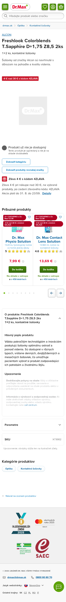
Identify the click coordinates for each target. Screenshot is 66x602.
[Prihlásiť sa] (53, 7)
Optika (8, 468)
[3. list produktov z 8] (13, 293)
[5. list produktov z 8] (21, 293)
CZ (25, 592)
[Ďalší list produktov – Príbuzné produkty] (60, 293)
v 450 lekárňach (50, 279)
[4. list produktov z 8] (17, 293)
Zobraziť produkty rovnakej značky (25, 169)
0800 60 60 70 (44, 577)
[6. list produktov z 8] (25, 293)
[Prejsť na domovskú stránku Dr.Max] (20, 6)
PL (29, 592)
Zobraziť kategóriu (16, 161)
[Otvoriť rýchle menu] (5, 7)
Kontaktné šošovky (31, 468)
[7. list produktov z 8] (30, 293)
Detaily (46, 193)
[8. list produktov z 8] (34, 293)
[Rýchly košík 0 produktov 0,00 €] (61, 7)
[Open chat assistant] (58, 586)
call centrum (30, 404)
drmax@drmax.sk (16, 577)
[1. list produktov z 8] (4, 293)
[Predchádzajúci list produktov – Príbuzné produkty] (51, 293)
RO (34, 592)
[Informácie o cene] (23, 261)
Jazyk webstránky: (12, 585)
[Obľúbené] (45, 7)
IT (38, 592)
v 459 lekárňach (18, 279)
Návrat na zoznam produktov (21, 495)
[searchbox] (33, 16)
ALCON (6, 34)
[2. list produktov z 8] (9, 293)
